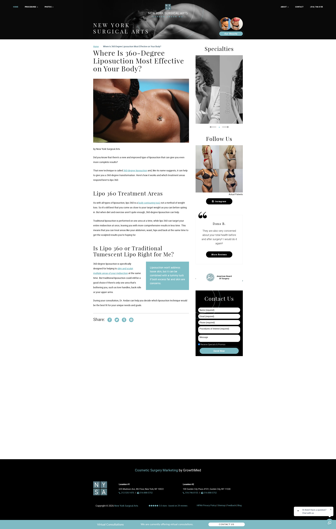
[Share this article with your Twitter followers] (116, 319)
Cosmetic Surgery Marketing (156, 470)
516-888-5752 (210, 492)
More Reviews (219, 254)
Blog (239, 505)
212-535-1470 (127, 492)
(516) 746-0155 (316, 7)
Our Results (231, 33)
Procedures (31, 7)
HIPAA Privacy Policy (206, 505)
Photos (48, 7)
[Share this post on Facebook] (109, 319)
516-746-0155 (191, 492)
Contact (299, 7)
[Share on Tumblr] (124, 319)
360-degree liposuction (135, 170)
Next (225, 127)
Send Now (219, 350)
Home (15, 7)
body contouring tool (149, 202)
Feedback (231, 505)
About (284, 7)
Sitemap (221, 505)
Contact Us (226, 524)
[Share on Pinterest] (131, 319)
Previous (213, 127)
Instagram (220, 201)
